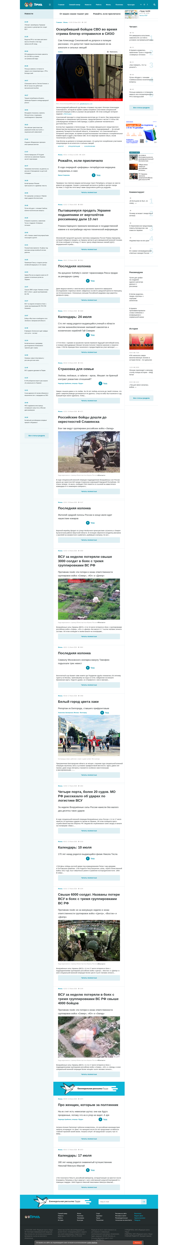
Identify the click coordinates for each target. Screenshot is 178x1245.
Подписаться (144, 1201)
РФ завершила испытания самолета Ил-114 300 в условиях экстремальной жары (36, 56)
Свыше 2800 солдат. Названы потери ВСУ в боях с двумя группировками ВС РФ (36, 292)
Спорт (98, 1213)
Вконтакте (137, 1213)
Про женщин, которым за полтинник (88, 1105)
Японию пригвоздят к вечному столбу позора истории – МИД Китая (141, 372)
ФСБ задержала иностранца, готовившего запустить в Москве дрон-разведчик (35, 408)
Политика (119, 5)
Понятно (137, 1242)
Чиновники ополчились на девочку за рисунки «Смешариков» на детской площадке (36, 171)
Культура (131, 5)
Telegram (137, 1220)
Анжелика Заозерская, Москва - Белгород (72, 712)
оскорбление (89, 146)
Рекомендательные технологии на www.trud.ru (123, 1219)
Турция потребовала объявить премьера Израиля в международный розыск (36, 100)
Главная (61, 5)
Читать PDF (143, 15)
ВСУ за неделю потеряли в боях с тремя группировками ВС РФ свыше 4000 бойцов (88, 999)
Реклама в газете (120, 1215)
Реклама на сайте (121, 1213)
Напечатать (114, 52)
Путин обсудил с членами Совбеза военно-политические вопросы (141, 80)
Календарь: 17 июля (75, 1155)
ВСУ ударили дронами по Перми (35, 370)
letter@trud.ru (100, 1240)
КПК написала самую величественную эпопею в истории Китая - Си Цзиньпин (140, 358)
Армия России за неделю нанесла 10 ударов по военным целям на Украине (36, 277)
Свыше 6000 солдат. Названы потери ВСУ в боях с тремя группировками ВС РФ (89, 899)
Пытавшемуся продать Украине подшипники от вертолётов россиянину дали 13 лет (84, 215)
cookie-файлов (92, 1242)
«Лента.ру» (67, 114)
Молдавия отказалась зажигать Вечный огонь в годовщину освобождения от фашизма (35, 115)
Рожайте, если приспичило (107, 14)
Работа (98, 5)
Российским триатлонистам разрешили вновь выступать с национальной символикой (34, 130)
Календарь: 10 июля (75, 847)
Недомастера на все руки (139, 241)
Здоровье (99, 1215)
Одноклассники (139, 1218)
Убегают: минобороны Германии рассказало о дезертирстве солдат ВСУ (36, 27)
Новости (88, 5)
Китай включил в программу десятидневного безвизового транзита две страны (34, 346)
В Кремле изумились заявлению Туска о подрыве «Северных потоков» (35, 223)
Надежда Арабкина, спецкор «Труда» (70, 383)
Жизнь (108, 5)
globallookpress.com (86, 103)
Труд (98, 175)
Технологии (99, 1220)
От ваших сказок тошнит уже (74, 14)
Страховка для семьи (76, 369)
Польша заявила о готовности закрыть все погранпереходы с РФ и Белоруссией (36, 71)
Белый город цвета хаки (78, 701)
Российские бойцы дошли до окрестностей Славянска (82, 419)
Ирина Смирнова (64, 175)
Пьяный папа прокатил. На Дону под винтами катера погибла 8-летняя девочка (36, 250)
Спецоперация (74, 146)
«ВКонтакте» (101, 475)
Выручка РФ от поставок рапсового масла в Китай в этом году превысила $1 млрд (36, 42)
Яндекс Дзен (138, 1215)
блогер (61, 146)
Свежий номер (74, 5)
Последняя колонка (74, 266)
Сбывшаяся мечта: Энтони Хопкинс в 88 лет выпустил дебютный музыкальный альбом (37, 86)
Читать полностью (89, 192)
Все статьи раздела (37, 436)
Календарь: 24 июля (75, 317)
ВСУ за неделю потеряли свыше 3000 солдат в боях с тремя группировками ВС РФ (85, 561)
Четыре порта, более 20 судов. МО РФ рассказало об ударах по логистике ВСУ (87, 796)
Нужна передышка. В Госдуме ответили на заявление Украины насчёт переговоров (35, 157)
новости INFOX (134, 152)
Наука (98, 1218)
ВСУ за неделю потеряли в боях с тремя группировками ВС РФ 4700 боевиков (35, 306)
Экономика (80, 1218)
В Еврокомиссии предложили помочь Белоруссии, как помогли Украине (140, 228)
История (60, 1220)
